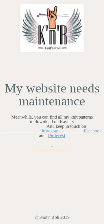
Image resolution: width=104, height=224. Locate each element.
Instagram (31, 130)
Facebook (82, 130)
